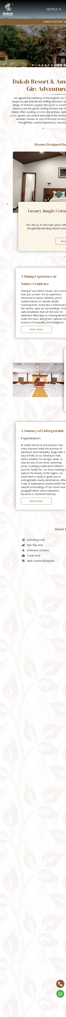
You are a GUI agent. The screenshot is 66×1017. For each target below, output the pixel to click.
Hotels (52, 9)
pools (13, 115)
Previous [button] (7, 204)
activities (41, 112)
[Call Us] (60, 984)
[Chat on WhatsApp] (60, 994)
